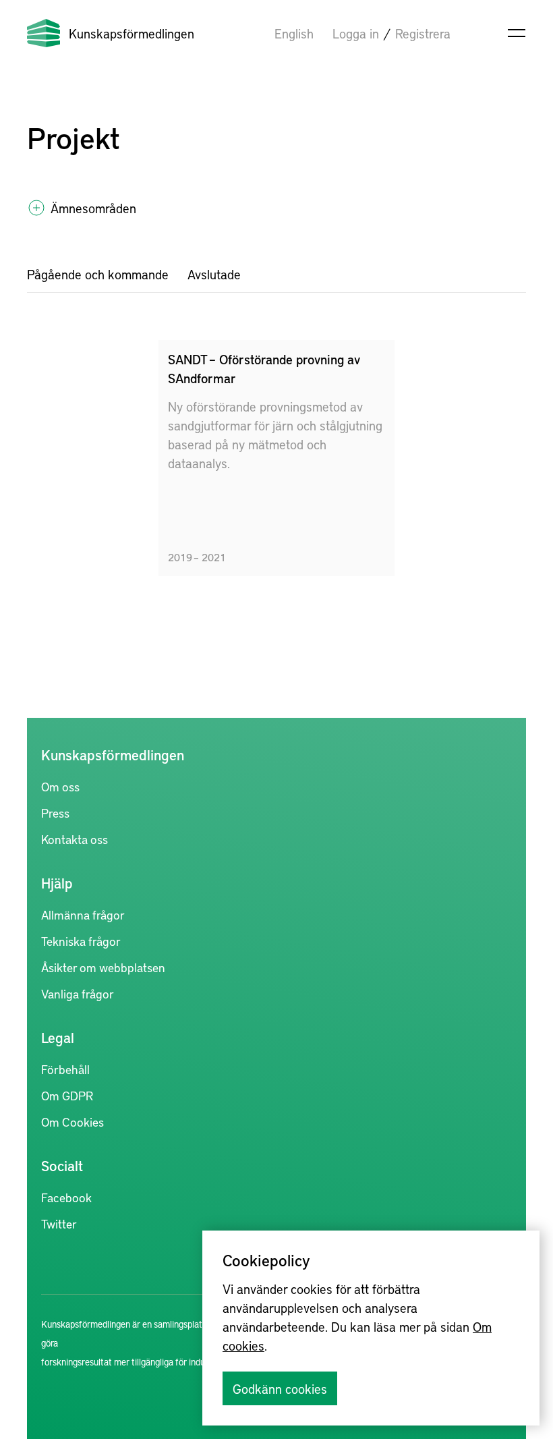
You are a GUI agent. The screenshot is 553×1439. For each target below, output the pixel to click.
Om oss (60, 786)
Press (55, 812)
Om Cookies (72, 1121)
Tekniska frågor (81, 940)
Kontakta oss (74, 838)
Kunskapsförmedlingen (131, 33)
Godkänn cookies (280, 1388)
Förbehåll (65, 1069)
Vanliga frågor (77, 993)
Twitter (59, 1223)
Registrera (422, 33)
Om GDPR (67, 1095)
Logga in (355, 33)
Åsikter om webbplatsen (103, 967)
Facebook (66, 1197)
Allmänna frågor (83, 914)
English (294, 33)
